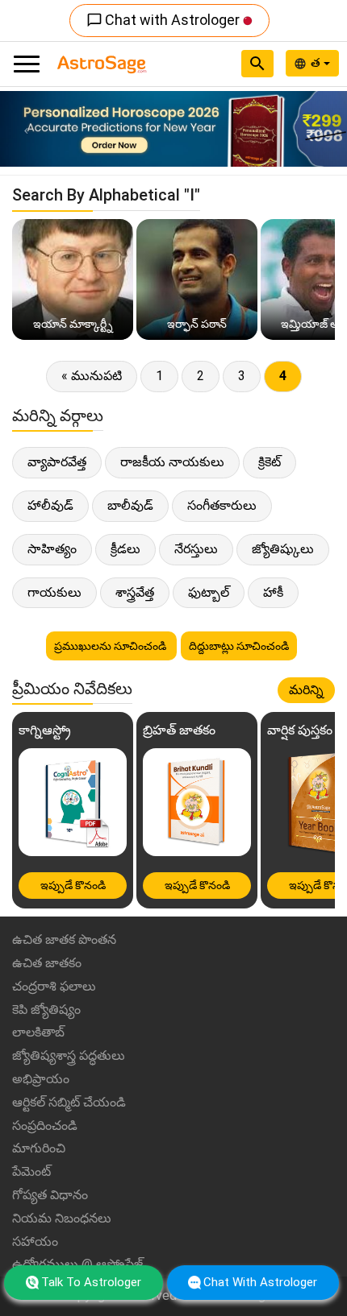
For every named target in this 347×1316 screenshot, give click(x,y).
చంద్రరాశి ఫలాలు (54, 986)
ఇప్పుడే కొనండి (73, 885)
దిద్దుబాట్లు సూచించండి (239, 645)
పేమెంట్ (31, 1171)
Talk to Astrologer (91, 1282)
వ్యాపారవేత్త (56, 462)
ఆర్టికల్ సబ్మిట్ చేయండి (69, 1102)
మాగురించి (38, 1148)
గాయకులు (54, 592)
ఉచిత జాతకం (47, 962)
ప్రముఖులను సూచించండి (111, 645)
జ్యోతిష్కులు (283, 549)
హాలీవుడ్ (50, 505)
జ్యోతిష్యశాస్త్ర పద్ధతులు (68, 1055)
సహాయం (35, 1241)
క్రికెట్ (269, 462)
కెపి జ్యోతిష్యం (46, 1009)
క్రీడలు (125, 549)
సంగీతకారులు (222, 505)
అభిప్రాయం (40, 1078)
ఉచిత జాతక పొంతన (64, 939)
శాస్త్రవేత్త (134, 592)
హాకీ (273, 592)
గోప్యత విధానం (50, 1194)
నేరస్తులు (196, 549)
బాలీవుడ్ (130, 505)
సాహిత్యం (52, 549)
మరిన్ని (306, 689)
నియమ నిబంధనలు (61, 1218)
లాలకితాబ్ (38, 1032)
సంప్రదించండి (44, 1125)
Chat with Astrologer (164, 19)
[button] (26, 129)
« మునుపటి (91, 375)
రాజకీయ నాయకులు (172, 462)
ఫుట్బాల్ (208, 592)
